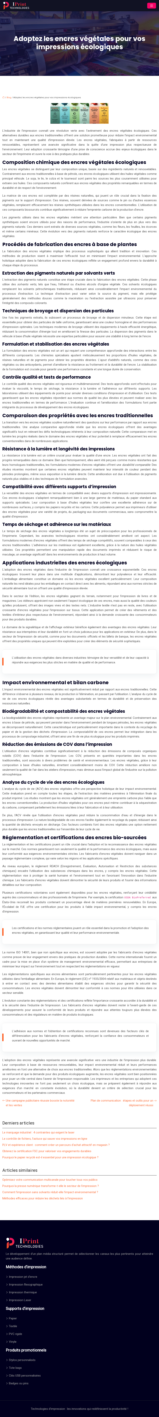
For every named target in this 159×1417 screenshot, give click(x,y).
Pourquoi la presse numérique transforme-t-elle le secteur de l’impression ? (50, 1186)
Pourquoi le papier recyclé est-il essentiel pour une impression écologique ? (50, 1157)
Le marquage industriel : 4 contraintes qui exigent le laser (38, 1132)
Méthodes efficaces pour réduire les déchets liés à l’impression (42, 1198)
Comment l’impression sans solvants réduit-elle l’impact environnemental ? (50, 1192)
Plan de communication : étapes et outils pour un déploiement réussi (122, 1103)
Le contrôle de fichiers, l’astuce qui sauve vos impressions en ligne (44, 1138)
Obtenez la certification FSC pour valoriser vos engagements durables (46, 1151)
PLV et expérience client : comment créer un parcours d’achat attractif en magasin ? (56, 1145)
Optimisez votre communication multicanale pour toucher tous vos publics (50, 1179)
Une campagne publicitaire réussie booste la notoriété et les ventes (40, 1103)
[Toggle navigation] (151, 6)
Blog (9, 97)
